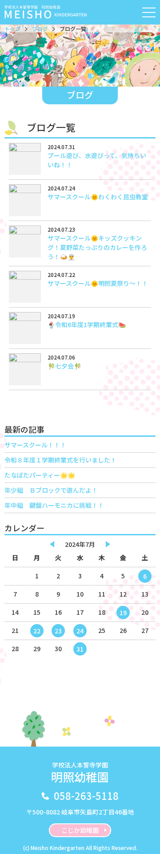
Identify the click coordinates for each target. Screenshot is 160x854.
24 (80, 630)
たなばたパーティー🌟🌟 (39, 474)
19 (123, 612)
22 (36, 630)
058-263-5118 (86, 795)
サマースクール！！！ (35, 444)
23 (58, 630)
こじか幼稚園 (80, 830)
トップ (12, 28)
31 (80, 648)
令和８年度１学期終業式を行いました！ (60, 459)
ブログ (40, 28)
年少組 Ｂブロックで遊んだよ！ (51, 490)
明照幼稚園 (80, 772)
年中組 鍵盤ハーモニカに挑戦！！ (54, 505)
